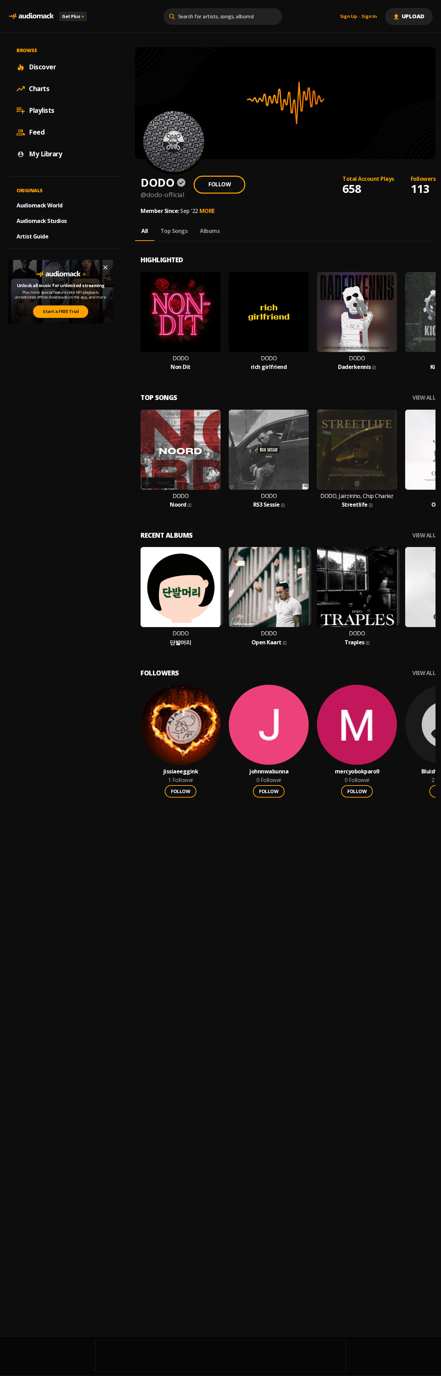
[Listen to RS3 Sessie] (269, 450)
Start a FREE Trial (61, 311)
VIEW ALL (423, 397)
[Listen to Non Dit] (180, 312)
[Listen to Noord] (180, 450)
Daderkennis (354, 367)
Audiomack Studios (42, 221)
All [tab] (144, 231)
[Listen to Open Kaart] (269, 587)
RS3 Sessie (266, 504)
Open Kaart (266, 642)
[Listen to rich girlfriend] (269, 312)
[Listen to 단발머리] (180, 587)
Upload (413, 16)
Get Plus (73, 16)
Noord (178, 504)
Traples (355, 642)
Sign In (369, 16)
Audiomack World (40, 205)
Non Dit (181, 367)
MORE (207, 211)
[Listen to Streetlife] (357, 450)
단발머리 (180, 642)
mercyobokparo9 (357, 771)
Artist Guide (32, 236)
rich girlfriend (269, 367)
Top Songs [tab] (174, 231)
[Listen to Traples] (357, 587)
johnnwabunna (268, 771)
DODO (180, 358)
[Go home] (31, 16)
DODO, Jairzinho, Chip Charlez (356, 496)
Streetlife (355, 504)
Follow (219, 184)
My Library (45, 153)
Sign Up (348, 16)
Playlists (41, 110)
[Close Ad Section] (105, 267)
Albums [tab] (209, 231)
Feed (36, 132)
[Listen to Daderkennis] (357, 312)
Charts (39, 88)
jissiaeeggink (180, 771)
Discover (42, 66)
